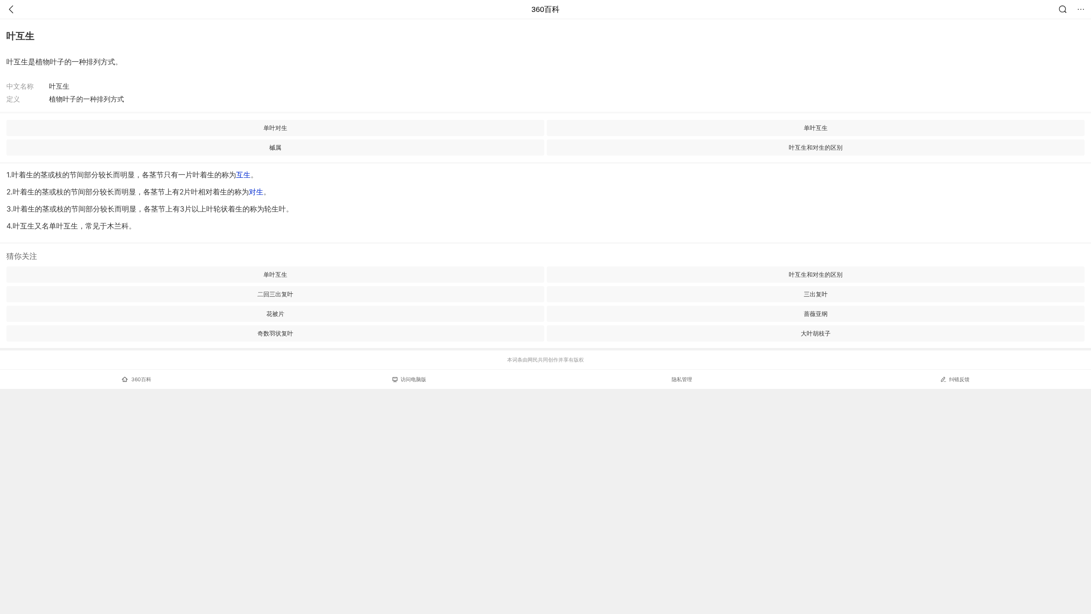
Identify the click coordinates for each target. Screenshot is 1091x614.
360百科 (545, 9)
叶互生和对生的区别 (816, 147)
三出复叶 (816, 294)
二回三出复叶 (275, 294)
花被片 (275, 313)
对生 (256, 192)
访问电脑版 (413, 379)
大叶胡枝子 (816, 333)
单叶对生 (275, 127)
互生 (243, 175)
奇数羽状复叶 (275, 333)
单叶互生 (816, 127)
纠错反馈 (959, 379)
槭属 (275, 147)
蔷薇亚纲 (816, 313)
